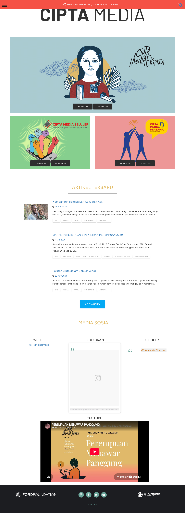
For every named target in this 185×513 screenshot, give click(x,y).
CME (56, 221)
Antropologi (104, 221)
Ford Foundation (141, 257)
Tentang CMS (40, 163)
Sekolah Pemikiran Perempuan (87, 257)
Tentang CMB (124, 163)
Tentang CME (82, 106)
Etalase (107, 257)
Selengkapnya (92, 304)
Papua (76, 221)
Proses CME (103, 106)
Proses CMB (145, 163)
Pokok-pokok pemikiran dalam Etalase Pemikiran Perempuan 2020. (102, 409)
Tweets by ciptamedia (38, 344)
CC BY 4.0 (92, 504)
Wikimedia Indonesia (122, 257)
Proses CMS (60, 163)
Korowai (66, 221)
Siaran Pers (67, 257)
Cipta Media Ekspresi (153, 350)
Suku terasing (89, 221)
